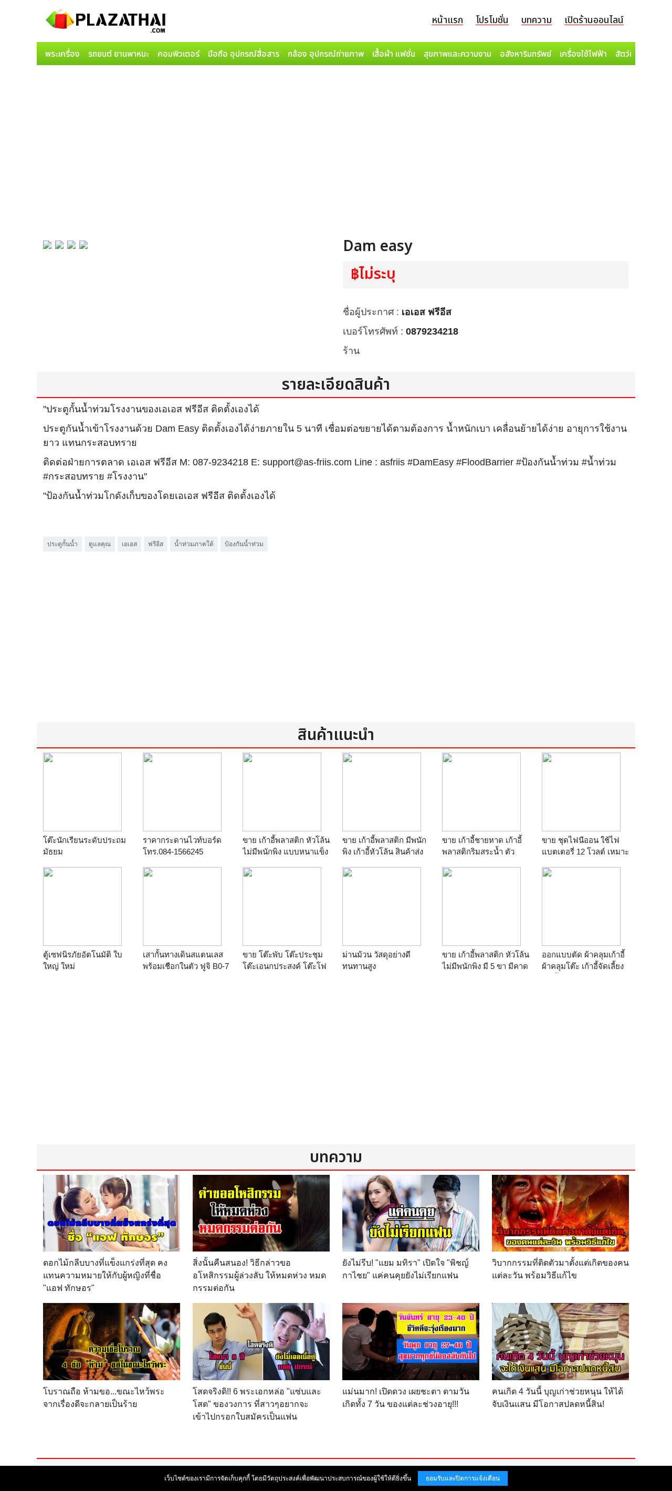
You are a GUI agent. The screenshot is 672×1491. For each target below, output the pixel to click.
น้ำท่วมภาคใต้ (194, 544)
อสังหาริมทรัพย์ (525, 54)
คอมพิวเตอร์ (179, 54)
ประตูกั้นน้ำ (62, 544)
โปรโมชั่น (492, 20)
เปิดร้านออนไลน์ (594, 20)
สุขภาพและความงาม (457, 54)
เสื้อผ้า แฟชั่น (393, 54)
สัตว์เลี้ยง (630, 54)
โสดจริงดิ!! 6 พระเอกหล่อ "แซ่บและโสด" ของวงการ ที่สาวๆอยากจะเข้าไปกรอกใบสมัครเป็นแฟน (257, 1404)
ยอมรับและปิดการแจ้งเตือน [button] (463, 1478)
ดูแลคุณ (100, 544)
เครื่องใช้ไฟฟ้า (583, 54)
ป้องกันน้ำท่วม (244, 544)
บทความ (536, 20)
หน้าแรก (447, 20)
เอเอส (129, 544)
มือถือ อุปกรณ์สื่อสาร (243, 54)
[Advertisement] (336, 148)
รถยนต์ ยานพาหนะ (118, 54)
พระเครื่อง (62, 54)
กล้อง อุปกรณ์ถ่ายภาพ (326, 54)
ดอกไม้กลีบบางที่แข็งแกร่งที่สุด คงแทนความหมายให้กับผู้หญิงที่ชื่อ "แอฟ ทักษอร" (105, 1275)
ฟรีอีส (155, 544)
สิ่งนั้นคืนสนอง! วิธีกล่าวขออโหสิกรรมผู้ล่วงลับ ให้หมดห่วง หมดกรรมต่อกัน (259, 1275)
